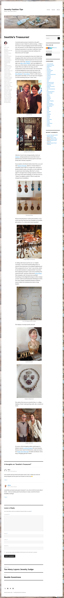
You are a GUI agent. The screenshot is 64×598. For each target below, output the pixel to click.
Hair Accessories (50, 83)
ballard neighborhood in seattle (7, 65)
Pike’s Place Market (25, 63)
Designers (6, 50)
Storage (48, 116)
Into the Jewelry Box (51, 89)
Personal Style (50, 103)
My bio (53, 9)
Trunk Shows (49, 123)
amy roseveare (7, 57)
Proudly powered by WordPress (20, 592)
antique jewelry (7, 58)
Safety (48, 108)
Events (48, 79)
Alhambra (27, 61)
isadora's (6, 74)
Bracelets (6, 49)
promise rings (50, 135)
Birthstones (49, 66)
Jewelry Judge (49, 93)
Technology (49, 119)
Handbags (49, 85)
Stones (48, 115)
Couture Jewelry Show (51, 74)
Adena (9, 485)
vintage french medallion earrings (7, 94)
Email (6, 539)
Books (48, 67)
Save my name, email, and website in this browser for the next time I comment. (21, 552)
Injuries (48, 87)
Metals (48, 95)
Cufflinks (49, 75)
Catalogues (49, 71)
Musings (48, 96)
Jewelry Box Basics (50, 91)
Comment (7, 514)
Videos (48, 124)
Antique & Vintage (50, 65)
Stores (10, 53)
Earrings (10, 50)
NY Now (48, 99)
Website (6, 545)
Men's (48, 94)
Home (48, 9)
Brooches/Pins (50, 70)
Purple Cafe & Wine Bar (22, 451)
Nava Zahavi (27, 74)
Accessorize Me (50, 63)
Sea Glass (49, 111)
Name (6, 533)
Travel (48, 120)
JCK (47, 90)
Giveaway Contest (50, 82)
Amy (5, 45)
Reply (6, 479)
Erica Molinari (18, 74)
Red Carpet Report (50, 104)
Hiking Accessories (51, 86)
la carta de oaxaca (7, 78)
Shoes (48, 112)
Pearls (48, 102)
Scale (48, 110)
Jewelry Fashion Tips (13, 9)
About (58, 9)
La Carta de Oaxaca (27, 448)
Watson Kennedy (22, 165)
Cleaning (48, 73)
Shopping (6, 53)
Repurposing (49, 106)
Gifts (48, 81)
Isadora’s (17, 157)
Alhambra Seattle (7, 56)
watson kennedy (7, 98)
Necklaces (6, 51)
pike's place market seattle (8, 88)
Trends (48, 122)
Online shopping (50, 100)
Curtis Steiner (38, 273)
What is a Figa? (53, 137)
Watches (48, 126)
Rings (48, 107)
